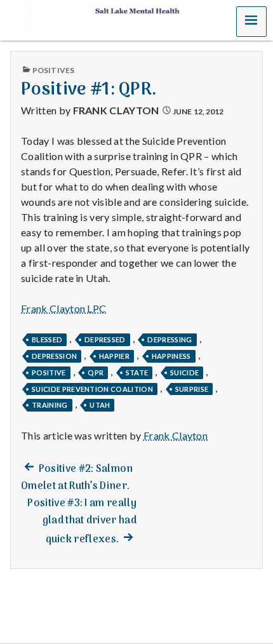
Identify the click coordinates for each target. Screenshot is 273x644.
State (137, 372)
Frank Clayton (116, 110)
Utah (100, 405)
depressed (105, 339)
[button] (251, 21)
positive (49, 372)
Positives (53, 70)
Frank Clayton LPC (63, 308)
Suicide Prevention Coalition (92, 389)
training (50, 405)
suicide (184, 372)
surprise (192, 389)
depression (54, 356)
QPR (95, 372)
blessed (47, 339)
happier (114, 356)
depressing (169, 339)
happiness (171, 356)
